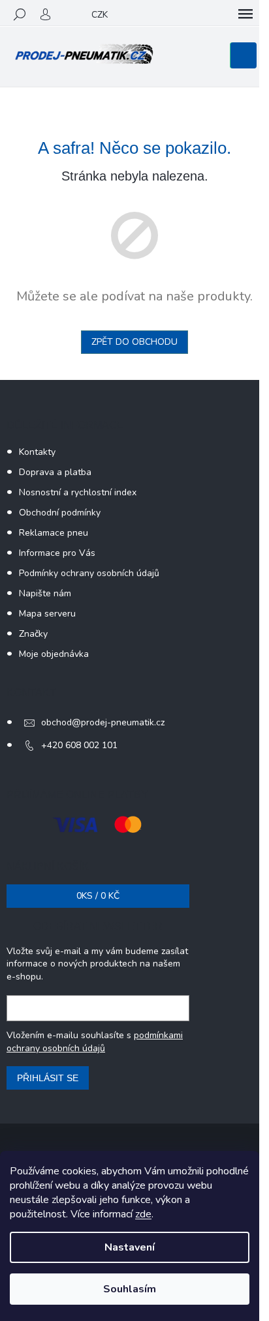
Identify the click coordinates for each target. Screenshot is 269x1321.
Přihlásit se (47, 1078)
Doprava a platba (55, 472)
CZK (99, 14)
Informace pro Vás (57, 553)
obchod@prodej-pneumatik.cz (103, 722)
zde (143, 1214)
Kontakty (37, 452)
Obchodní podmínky (60, 512)
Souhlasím (129, 1289)
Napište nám (45, 593)
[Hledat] (20, 14)
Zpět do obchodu (134, 342)
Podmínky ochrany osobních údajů (89, 573)
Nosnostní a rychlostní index (77, 492)
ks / (97, 896)
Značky (33, 634)
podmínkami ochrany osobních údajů (95, 1041)
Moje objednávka (54, 654)
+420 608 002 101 (79, 745)
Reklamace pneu (53, 533)
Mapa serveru (47, 613)
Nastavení (129, 1247)
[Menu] (245, 14)
